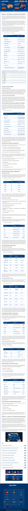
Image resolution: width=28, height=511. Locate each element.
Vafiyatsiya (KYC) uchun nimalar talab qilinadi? (9, 460)
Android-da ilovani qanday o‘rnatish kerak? (8, 455)
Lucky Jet (18, 487)
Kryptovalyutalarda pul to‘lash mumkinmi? (8, 467)
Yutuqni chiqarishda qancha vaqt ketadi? (8, 457)
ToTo (16, 487)
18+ (18, 485)
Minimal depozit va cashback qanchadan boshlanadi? (10, 450)
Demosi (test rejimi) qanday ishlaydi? (8, 465)
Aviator (9, 487)
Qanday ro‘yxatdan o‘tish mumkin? (7, 445)
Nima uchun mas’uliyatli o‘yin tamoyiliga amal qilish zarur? (10, 462)
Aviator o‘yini (12, 487)
